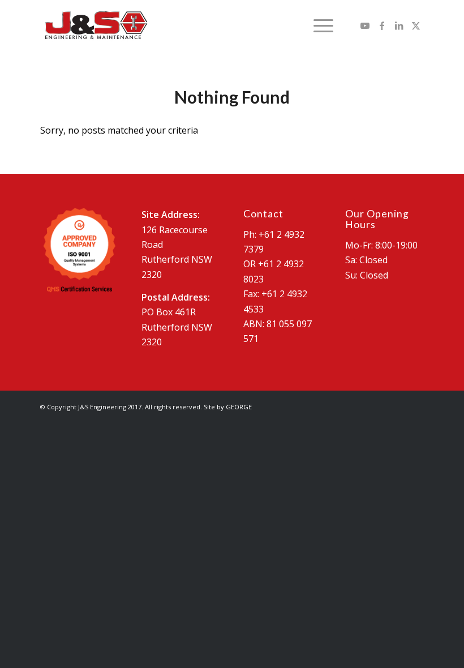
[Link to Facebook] (381, 25)
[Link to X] (415, 25)
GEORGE (239, 406)
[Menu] (317, 25)
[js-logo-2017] (95, 25)
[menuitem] (317, 25)
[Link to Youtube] (364, 25)
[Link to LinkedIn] (398, 25)
